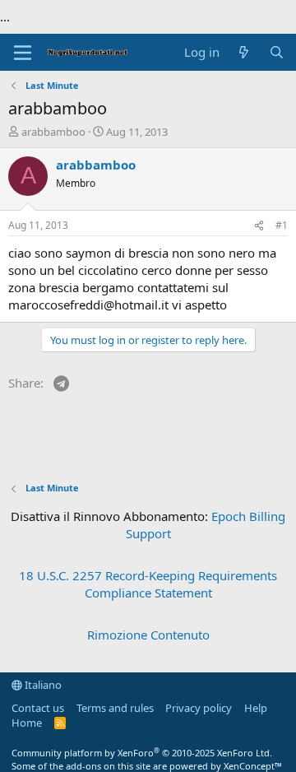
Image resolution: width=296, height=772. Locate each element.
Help (255, 707)
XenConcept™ (253, 766)
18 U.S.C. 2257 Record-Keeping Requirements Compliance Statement (148, 584)
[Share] (259, 225)
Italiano (42, 684)
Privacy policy (198, 707)
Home (27, 722)
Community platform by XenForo (142, 752)
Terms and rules (115, 707)
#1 (281, 225)
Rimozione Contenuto (148, 634)
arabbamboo (53, 131)
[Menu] (22, 52)
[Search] (277, 52)
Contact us (38, 707)
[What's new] (244, 52)
